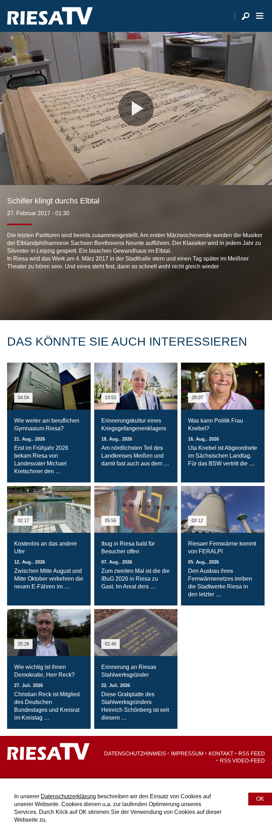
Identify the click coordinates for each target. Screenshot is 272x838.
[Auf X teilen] (28, 292)
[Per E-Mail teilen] (58, 292)
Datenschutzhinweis (135, 753)
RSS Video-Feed (242, 761)
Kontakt (221, 753)
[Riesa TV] (50, 16)
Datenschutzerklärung (68, 796)
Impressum (187, 753)
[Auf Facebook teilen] (14, 292)
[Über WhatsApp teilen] (44, 292)
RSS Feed (251, 753)
